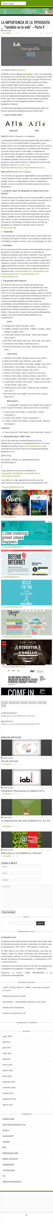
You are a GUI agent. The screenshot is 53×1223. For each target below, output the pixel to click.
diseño (4, 703)
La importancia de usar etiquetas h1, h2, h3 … (25, 822)
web (3, 706)
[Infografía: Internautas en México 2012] (26, 777)
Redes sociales (8, 758)
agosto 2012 (8, 1105)
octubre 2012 (8, 1093)
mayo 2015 (7, 1036)
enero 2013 (7, 1076)
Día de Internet (9, 761)
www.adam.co (10, 517)
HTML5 (6, 1130)
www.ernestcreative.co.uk (14, 667)
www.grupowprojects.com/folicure (18, 637)
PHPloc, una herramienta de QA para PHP (20, 724)
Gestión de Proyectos (14, 1125)
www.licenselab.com (23, 271)
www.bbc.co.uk (23, 165)
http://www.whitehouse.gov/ (12, 168)
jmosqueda (7, 33)
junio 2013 (7, 1048)
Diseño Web (7, 30)
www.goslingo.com (40, 271)
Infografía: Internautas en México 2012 (22, 790)
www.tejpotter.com (11, 577)
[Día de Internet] (26, 747)
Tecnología (9, 1170)
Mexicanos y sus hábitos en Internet (18, 715)
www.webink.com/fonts (10, 476)
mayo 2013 (7, 1053)
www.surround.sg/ (8, 227)
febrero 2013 (8, 1070)
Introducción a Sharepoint (13, 1007)
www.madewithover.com (14, 487)
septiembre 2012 (9, 1099)
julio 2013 (6, 1042)
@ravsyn (21, 70)
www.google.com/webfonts (12, 473)
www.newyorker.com (9, 277)
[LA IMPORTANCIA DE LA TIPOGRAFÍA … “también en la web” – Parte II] (26, 51)
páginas (32, 703)
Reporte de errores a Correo (14, 996)
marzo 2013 (7, 1065)
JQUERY (6, 1142)
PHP (4, 1147)
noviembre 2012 (9, 1087)
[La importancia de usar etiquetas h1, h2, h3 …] (26, 807)
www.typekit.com (31, 473)
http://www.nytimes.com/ (34, 168)
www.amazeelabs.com (13, 607)
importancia (14, 703)
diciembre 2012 (9, 1082)
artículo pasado (25, 74)
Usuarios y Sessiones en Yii (14, 1013)
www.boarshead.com (9, 274)
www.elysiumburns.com (29, 274)
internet (24, 703)
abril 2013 (6, 1059)
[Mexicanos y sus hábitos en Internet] (26, 839)
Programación (10, 1153)
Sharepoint (9, 1165)
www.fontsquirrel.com (33, 446)
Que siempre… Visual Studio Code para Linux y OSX (24, 1002)
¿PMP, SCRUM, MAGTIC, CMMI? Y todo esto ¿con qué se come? (26, 988)
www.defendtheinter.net (13, 547)
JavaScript (8, 1136)
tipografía (41, 703)
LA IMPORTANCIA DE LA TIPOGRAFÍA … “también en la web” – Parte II (25, 24)
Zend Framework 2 (12, 1182)
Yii (4, 1176)
